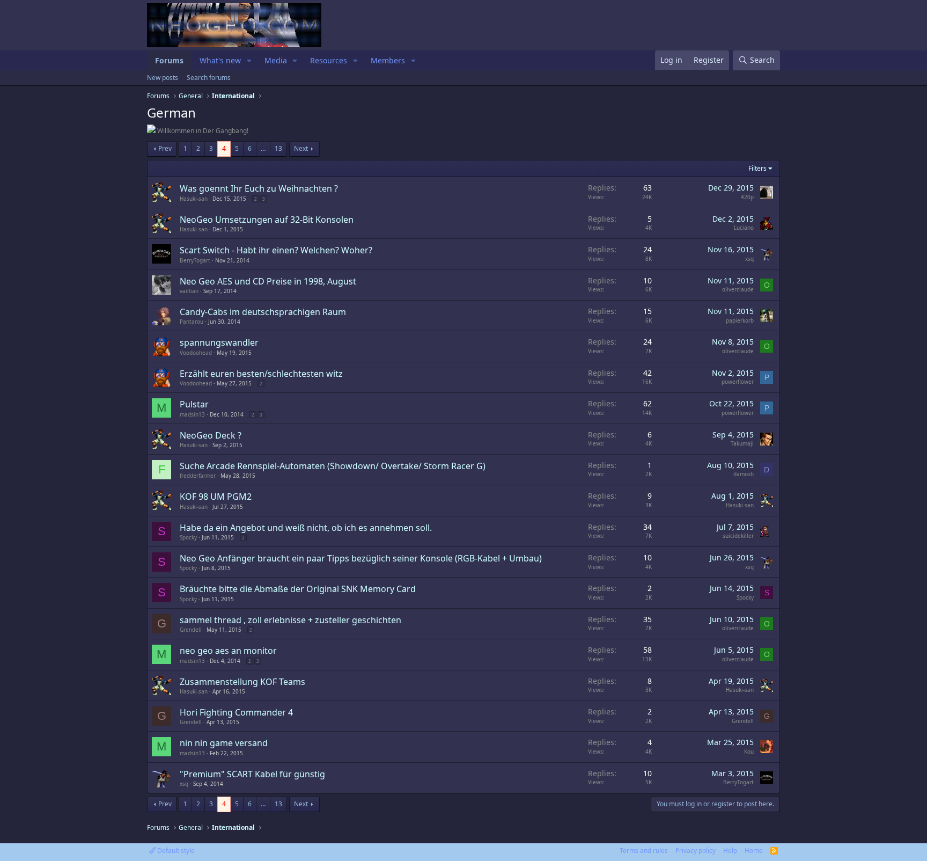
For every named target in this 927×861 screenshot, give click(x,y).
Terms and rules (644, 850)
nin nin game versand (224, 743)
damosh (743, 474)
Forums (169, 60)
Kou (749, 751)
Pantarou (191, 321)
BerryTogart (195, 260)
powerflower (738, 381)
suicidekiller (738, 535)
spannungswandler (219, 342)
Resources (328, 60)
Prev (165, 148)
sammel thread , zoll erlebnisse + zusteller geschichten (290, 620)
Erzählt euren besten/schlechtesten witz (261, 374)
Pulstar (194, 404)
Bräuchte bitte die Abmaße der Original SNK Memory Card (298, 589)
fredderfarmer (198, 475)
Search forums (209, 77)
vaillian (189, 291)
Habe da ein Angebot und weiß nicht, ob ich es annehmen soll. (306, 528)
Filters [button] (757, 168)
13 (278, 148)
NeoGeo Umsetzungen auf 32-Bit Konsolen (267, 219)
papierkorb (740, 320)
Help (730, 850)
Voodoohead (196, 352)
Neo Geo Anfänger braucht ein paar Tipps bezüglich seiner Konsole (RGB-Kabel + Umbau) (361, 558)
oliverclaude (738, 289)
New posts (162, 77)
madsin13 (192, 414)
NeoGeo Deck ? (210, 435)
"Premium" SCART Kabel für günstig (252, 774)
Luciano (744, 227)
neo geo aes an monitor (228, 650)
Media (275, 60)
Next (301, 148)
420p (747, 197)
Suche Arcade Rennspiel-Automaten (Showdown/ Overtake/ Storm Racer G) (332, 466)
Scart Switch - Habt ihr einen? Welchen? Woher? (276, 250)
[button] (249, 60)
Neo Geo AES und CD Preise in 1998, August (268, 281)
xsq (749, 258)
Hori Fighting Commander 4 (236, 712)
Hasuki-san (194, 198)
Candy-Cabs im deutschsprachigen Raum (263, 312)
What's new (220, 60)
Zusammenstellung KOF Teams (242, 682)
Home (754, 850)
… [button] (263, 148)
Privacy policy (695, 850)
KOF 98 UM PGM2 (216, 496)
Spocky (188, 537)
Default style (175, 850)
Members (388, 60)
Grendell (191, 629)
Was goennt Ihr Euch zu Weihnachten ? (259, 188)
